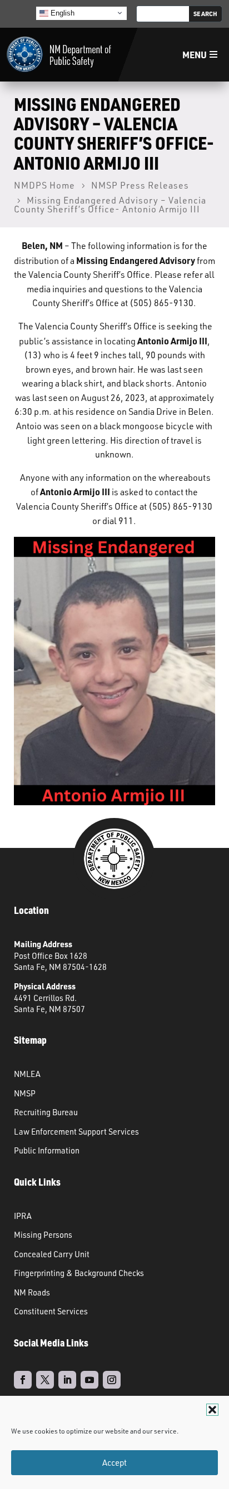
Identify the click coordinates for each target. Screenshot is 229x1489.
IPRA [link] (23, 1216)
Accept (114, 1462)
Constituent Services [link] (51, 1311)
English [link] (61, 12)
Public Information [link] (46, 1150)
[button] (212, 1409)
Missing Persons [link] (43, 1234)
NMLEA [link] (27, 1074)
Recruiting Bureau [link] (46, 1112)
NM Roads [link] (32, 1292)
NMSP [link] (25, 1093)
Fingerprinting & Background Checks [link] (79, 1273)
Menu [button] (194, 54)
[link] (59, 55)
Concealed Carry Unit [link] (51, 1254)
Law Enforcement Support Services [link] (76, 1131)
